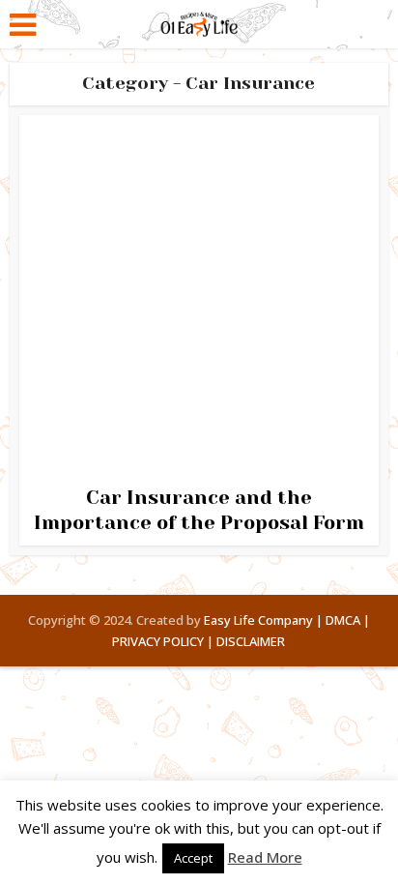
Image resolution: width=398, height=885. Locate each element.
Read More (265, 857)
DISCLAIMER (250, 641)
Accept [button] (193, 858)
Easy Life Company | (263, 620)
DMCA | (348, 620)
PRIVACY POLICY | (162, 641)
